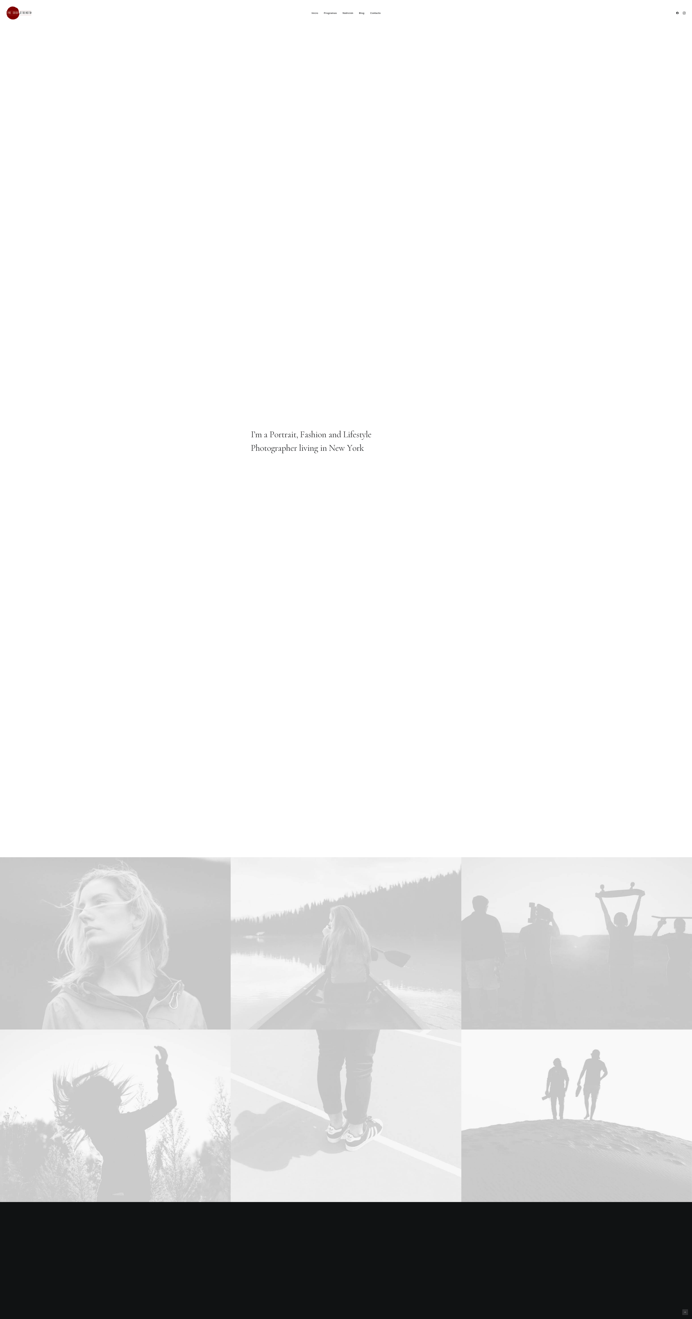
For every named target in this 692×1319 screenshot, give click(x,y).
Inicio (315, 13)
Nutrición (348, 13)
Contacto (375, 13)
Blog (361, 13)
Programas (330, 13)
